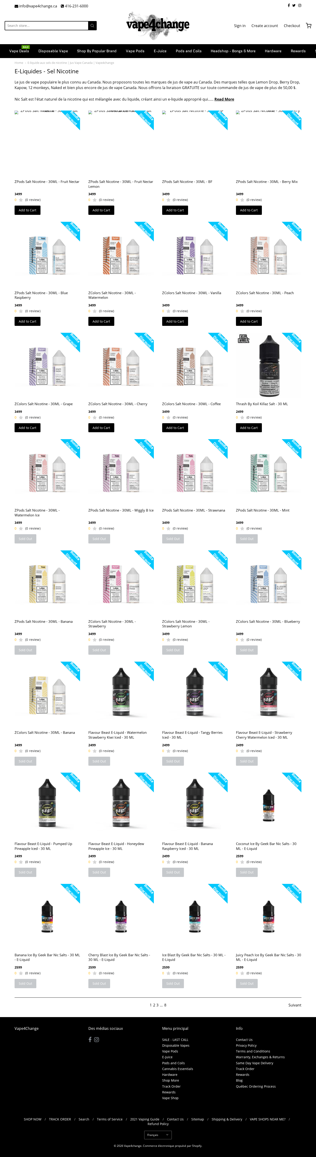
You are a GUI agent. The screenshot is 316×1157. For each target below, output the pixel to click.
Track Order (171, 1086)
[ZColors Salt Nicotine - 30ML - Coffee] (195, 365)
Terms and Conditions (253, 1051)
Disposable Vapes (175, 1045)
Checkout (292, 25)
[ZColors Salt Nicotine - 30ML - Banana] (47, 694)
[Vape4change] (158, 25)
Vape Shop (170, 1098)
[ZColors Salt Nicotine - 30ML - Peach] (268, 254)
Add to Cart (27, 210)
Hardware (273, 51)
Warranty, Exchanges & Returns (260, 1057)
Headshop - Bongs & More (233, 51)
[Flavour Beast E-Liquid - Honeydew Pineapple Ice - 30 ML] (121, 805)
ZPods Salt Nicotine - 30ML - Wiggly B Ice (121, 510)
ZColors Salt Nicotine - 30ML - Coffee (191, 403)
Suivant (294, 1005)
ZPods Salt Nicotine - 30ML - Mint (262, 510)
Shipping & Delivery (227, 1119)
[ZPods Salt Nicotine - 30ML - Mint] (268, 472)
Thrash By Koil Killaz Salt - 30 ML (262, 403)
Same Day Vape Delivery (254, 1063)
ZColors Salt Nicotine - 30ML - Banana (45, 732)
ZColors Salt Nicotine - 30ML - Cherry (117, 403)
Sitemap (197, 1119)
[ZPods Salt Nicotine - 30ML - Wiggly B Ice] (121, 472)
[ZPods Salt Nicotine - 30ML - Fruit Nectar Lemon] (121, 143)
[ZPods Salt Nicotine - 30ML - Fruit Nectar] (47, 143)
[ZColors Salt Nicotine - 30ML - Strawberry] (121, 583)
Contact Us (244, 1039)
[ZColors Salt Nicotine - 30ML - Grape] (47, 365)
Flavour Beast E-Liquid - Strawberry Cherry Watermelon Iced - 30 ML (264, 735)
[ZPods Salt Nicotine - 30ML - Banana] (47, 583)
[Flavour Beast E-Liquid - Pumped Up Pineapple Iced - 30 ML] (47, 805)
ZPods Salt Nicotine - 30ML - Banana (44, 621)
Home (19, 63)
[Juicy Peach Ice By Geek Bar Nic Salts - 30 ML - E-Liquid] (268, 916)
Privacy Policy (246, 1045)
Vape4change (133, 1146)
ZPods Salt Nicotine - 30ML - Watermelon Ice (37, 512)
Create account (264, 25)
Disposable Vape (53, 51)
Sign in (240, 25)
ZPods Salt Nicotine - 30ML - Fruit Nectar (47, 181)
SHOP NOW (32, 1119)
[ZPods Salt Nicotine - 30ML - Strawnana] (195, 472)
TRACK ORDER (60, 1119)
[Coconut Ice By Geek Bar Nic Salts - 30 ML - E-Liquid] (268, 805)
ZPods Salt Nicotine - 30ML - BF (187, 181)
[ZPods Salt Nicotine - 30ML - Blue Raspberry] (47, 254)
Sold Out (25, 539)
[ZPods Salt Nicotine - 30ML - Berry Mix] (268, 143)
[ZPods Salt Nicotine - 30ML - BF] (195, 143)
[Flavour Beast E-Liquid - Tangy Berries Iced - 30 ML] (195, 694)
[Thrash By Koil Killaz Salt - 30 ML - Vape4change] (268, 365)
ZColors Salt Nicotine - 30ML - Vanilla (191, 292)
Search (84, 1119)
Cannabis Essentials (177, 1069)
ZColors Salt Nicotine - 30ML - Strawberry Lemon (186, 624)
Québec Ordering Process (256, 1086)
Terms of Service (110, 1119)
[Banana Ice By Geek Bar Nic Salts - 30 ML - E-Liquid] (47, 916)
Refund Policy (158, 1124)
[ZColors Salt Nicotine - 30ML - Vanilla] (195, 254)
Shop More (170, 1080)
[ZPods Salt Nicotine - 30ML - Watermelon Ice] (47, 472)
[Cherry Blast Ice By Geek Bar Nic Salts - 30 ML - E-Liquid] (121, 916)
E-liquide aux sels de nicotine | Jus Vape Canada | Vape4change (71, 63)
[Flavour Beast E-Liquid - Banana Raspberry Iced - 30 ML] (195, 805)
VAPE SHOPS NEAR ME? (267, 1119)
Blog (239, 1080)
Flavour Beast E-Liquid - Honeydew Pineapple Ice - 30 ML (116, 846)
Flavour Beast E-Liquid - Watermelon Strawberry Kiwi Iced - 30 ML (117, 735)
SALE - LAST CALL (175, 1039)
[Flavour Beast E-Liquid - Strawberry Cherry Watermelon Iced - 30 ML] (268, 694)
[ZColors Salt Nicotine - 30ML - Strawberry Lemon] (195, 583)
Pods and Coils (189, 51)
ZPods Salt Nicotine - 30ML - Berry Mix (267, 181)
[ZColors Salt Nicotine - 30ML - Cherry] (121, 365)
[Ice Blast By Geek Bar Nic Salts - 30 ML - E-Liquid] (195, 916)
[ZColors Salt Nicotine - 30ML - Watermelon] (121, 254)
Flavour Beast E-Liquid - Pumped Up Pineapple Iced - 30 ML (43, 846)
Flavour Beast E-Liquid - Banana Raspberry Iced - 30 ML (187, 846)
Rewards (298, 51)
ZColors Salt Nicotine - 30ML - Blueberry (268, 621)
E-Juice (160, 51)
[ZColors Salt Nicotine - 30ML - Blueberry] (268, 583)
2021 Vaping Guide (144, 1119)
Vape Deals (19, 51)
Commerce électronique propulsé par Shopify (172, 1146)
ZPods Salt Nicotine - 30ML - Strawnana (193, 510)
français (152, 1135)
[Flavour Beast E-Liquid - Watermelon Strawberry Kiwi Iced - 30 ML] (121, 694)
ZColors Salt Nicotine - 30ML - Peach (265, 292)
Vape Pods (135, 51)
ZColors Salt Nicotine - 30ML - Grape (44, 403)
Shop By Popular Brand (97, 51)
